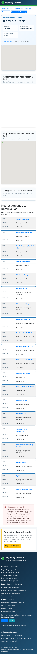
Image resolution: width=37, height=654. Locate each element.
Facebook (5, 620)
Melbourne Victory (22, 304)
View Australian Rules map (18, 12)
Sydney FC (19, 476)
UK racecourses (17, 635)
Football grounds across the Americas (13, 590)
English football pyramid (9, 578)
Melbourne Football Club (24, 346)
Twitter (12, 620)
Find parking (8, 41)
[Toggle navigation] (33, 2)
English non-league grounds (10, 572)
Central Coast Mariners (24, 489)
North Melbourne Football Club (25, 247)
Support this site (12, 546)
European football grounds (10, 587)
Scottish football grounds (9, 575)
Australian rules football (9, 641)
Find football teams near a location (12, 603)
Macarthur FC (21, 413)
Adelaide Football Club (23, 373)
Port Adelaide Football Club (25, 387)
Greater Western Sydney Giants (24, 446)
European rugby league (23, 638)
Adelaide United (21, 400)
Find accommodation (22, 41)
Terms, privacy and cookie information (13, 625)
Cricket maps (5, 635)
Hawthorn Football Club (24, 333)
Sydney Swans (21, 462)
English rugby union (7, 638)
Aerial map (28, 8)
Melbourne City (21, 288)
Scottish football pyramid (9, 581)
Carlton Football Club (23, 219)
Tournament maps (7, 596)
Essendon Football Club (24, 232)
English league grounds (8, 570)
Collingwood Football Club (25, 319)
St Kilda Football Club (23, 261)
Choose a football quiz (8, 605)
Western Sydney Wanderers (22, 430)
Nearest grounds (7, 8)
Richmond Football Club (24, 360)
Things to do (5, 12)
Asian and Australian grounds (10, 593)
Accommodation (18, 8)
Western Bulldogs (22, 275)
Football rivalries (6, 608)
